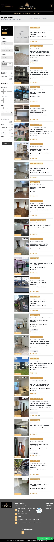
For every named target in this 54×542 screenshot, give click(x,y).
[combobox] (7, 50)
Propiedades (27, 13)
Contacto (37, 13)
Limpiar (10, 28)
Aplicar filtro (7, 143)
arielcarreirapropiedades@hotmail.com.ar (28, 519)
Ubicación (3, 54)
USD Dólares (9, 64)
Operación (4, 41)
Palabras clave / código (7, 112)
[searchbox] (7, 50)
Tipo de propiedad (6, 48)
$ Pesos (4, 63)
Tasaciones (17, 13)
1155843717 (20, 516)
